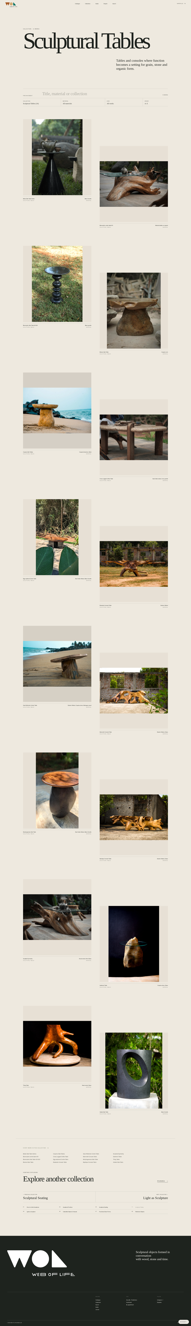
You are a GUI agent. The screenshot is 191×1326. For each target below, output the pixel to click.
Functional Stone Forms (103, 1211)
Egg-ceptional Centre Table (60, 1159)
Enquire (105, 3)
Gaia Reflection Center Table (91, 1154)
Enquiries (159, 1302)
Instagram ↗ (160, 1300)
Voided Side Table (118, 1162)
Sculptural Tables (138, 1207)
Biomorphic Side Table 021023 (31, 1159)
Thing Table (116, 1159)
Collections (87, 3)
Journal (97, 1309)
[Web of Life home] (11, 4)
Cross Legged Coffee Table (60, 1156)
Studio (97, 3)
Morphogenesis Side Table (90, 1159)
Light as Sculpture (29, 1211)
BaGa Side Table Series (29, 1154)
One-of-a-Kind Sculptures (31, 1207)
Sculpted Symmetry (118, 1154)
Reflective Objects (138, 1211)
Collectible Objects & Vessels (68, 1211)
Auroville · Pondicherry (131, 1300)
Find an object (28, 95)
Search (114, 3)
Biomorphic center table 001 (31, 1156)
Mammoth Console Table (90, 1156)
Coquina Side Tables (59, 1154)
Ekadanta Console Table (60, 1162)
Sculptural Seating (102, 1207)
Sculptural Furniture (65, 1207)
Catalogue (77, 3)
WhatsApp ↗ (183, 1322)
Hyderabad (129, 1302)
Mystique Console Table (89, 1162)
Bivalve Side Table (28, 1162)
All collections (162, 1181)
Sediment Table (117, 1156)
